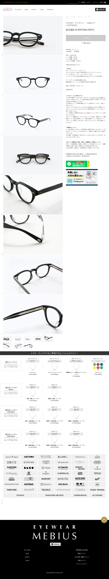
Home (67, 16)
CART (102, 2)
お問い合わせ (87, 43)
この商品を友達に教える (91, 153)
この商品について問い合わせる (73, 155)
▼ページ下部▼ (85, 113)
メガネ (73, 18)
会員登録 (83, 2)
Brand (26, 9)
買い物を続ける (85, 155)
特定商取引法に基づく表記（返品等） (75, 153)
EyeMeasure (50, 9)
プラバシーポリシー (81, 564)
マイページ (95, 2)
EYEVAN (73, 16)
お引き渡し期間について (82, 557)
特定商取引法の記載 (81, 550)
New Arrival (18, 9)
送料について (82, 560)
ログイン (89, 2)
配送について (82, 553)
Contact (42, 9)
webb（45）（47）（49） (84, 16)
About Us (33, 9)
